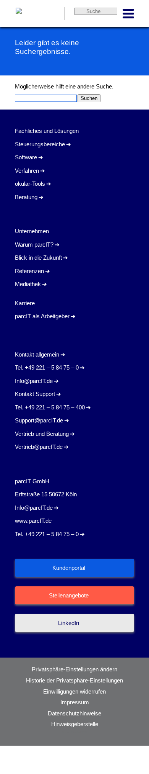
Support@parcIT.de (39, 420)
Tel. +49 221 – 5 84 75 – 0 (47, 367)
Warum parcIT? (34, 244)
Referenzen (29, 271)
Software (26, 157)
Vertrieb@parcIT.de (39, 446)
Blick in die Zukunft (38, 257)
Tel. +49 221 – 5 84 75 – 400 (50, 407)
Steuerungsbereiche (40, 144)
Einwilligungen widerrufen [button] (74, 691)
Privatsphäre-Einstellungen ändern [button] (74, 669)
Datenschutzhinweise (74, 713)
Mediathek (28, 284)
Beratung (26, 197)
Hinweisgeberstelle (74, 724)
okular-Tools (30, 183)
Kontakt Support (35, 394)
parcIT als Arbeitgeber (42, 316)
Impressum (74, 702)
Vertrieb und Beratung (42, 433)
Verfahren (27, 170)
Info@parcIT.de (34, 381)
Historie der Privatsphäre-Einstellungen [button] (74, 680)
